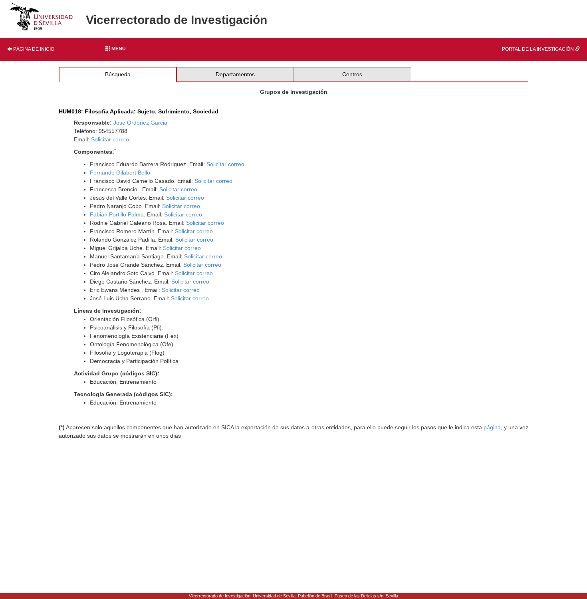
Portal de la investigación (538, 49)
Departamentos (235, 74)
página (492, 427)
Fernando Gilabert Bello (120, 172)
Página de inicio (33, 49)
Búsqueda (118, 74)
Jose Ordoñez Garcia (140, 122)
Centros (352, 74)
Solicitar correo (110, 139)
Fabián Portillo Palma (117, 214)
